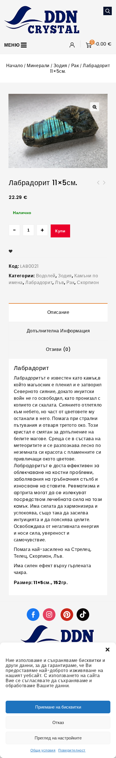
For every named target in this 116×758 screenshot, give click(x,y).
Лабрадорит (38, 282)
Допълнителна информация (58, 331)
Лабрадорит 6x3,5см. (104, 186)
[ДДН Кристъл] (41, 19)
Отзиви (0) (58, 349)
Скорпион (88, 282)
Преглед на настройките (58, 738)
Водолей (45, 276)
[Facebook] (33, 614)
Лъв (59, 282)
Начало (14, 65)
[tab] (58, 312)
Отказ (58, 722)
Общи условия (42, 750)
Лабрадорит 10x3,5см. (98, 186)
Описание (58, 312)
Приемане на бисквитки (58, 707)
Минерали (38, 65)
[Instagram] (50, 614)
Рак (75, 65)
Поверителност (72, 750)
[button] (107, 649)
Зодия (60, 65)
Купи (60, 231)
